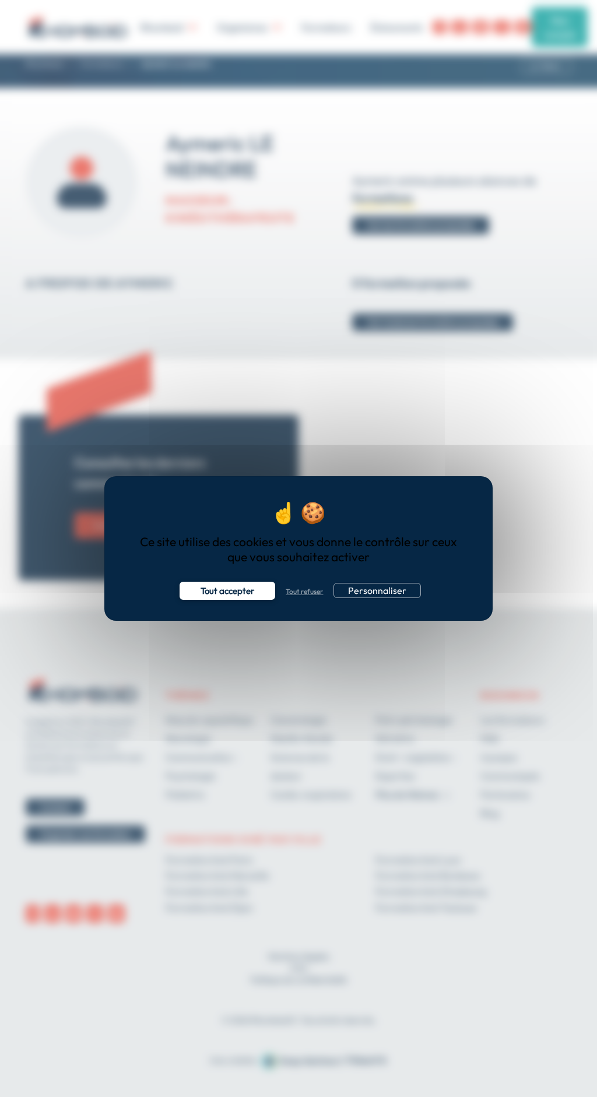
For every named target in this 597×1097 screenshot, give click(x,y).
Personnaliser (377, 590)
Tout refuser (304, 591)
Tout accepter (227, 590)
